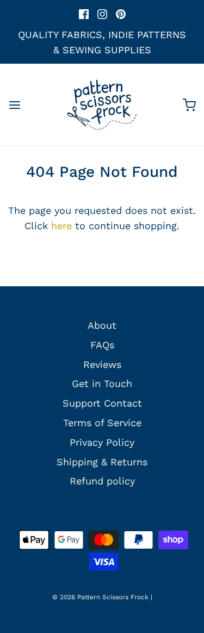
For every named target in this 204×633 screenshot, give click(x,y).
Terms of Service (102, 422)
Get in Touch (102, 383)
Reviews (102, 364)
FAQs (102, 345)
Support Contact (102, 403)
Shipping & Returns (102, 462)
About (102, 325)
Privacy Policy (102, 442)
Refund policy (102, 481)
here (61, 225)
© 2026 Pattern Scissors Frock (100, 597)
